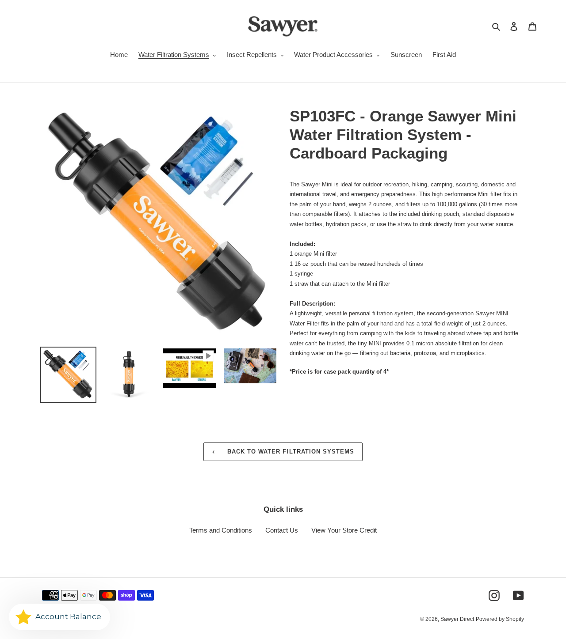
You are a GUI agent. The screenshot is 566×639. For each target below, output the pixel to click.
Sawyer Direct (457, 619)
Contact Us (281, 530)
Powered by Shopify (500, 619)
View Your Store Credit (344, 530)
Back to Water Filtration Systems (289, 451)
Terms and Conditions (220, 530)
